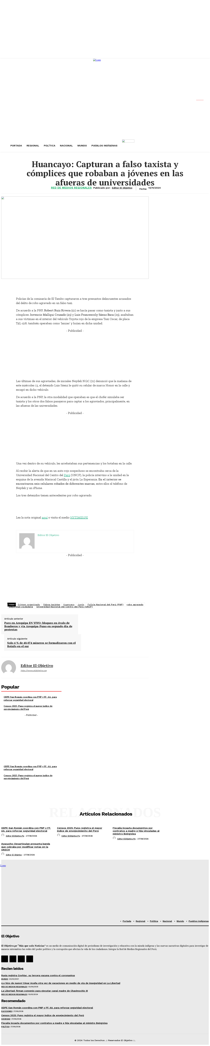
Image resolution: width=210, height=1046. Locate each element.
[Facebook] (4, 959)
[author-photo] (3, 836)
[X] (21, 959)
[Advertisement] (75, 354)
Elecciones (6, 1011)
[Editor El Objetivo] (8, 667)
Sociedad (5, 1019)
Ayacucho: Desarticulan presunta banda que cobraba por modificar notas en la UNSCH (25, 846)
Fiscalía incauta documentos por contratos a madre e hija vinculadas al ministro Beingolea (136, 830)
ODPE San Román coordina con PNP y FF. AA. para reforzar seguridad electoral (30, 698)
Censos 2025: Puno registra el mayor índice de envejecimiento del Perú (28, 707)
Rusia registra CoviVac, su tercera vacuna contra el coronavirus (38, 975)
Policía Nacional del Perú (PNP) (105, 604)
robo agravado (135, 604)
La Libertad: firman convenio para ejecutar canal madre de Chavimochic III (44, 990)
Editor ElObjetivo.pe (15, 836)
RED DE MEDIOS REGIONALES (71, 187)
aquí (45, 517)
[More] (106, 286)
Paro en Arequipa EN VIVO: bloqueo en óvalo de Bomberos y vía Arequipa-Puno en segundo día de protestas (38, 626)
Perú (67, 475)
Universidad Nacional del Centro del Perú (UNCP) (64, 606)
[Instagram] (13, 959)
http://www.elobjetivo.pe (34, 670)
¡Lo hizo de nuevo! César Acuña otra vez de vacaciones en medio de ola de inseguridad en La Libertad (60, 983)
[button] (202, 99)
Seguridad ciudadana (21, 606)
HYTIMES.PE (79, 517)
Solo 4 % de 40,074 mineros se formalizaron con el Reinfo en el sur (41, 644)
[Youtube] (29, 959)
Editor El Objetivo (37, 665)
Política (5, 1027)
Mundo (4, 979)
